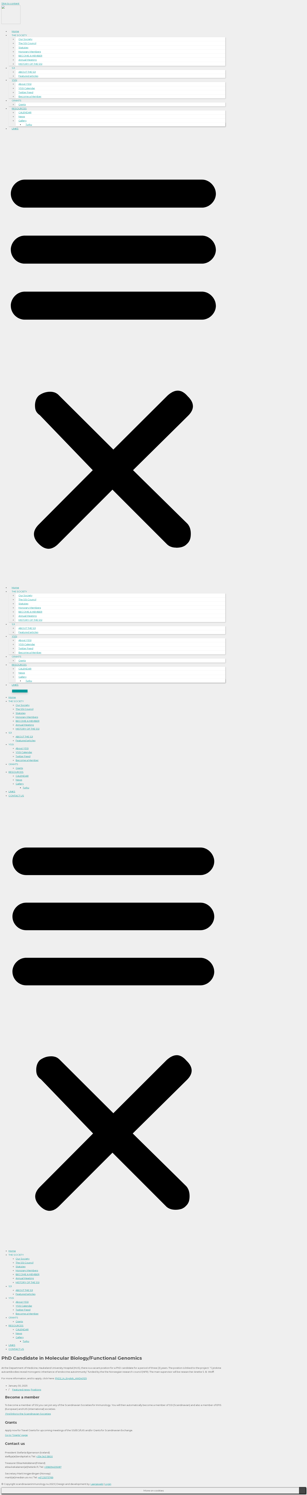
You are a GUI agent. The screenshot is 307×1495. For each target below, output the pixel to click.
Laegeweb (97, 1484)
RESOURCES (19, 108)
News (21, 116)
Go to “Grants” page (16, 1435)
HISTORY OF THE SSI (30, 63)
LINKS (15, 128)
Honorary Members (29, 51)
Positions (36, 1389)
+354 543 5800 (44, 1456)
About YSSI (24, 84)
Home (15, 31)
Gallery (22, 120)
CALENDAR (24, 112)
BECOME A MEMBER (30, 55)
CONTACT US (16, 795)
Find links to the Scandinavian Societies (28, 1413)
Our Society (25, 39)
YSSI (14, 80)
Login (108, 1484)
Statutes (23, 47)
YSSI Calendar (26, 88)
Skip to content (10, 3)
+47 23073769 (45, 1477)
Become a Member (29, 96)
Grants (22, 104)
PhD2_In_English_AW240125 (71, 1378)
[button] (113, 358)
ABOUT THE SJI (27, 71)
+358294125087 (52, 1466)
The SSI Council (27, 43)
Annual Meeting (27, 59)
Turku (29, 124)
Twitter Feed (25, 92)
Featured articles (28, 76)
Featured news (21, 1389)
